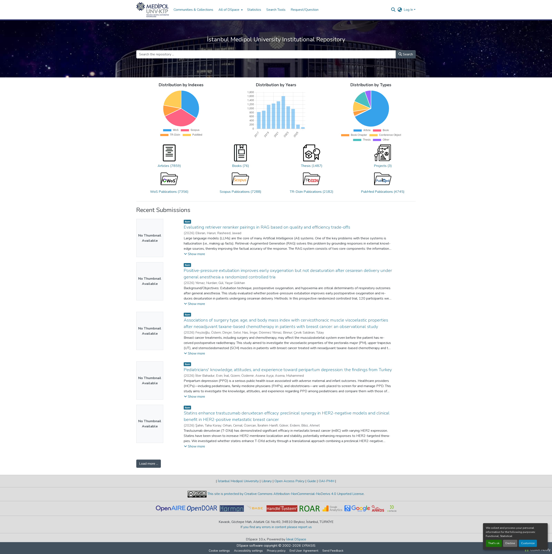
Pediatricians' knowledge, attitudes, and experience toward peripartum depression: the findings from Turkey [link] (288, 370)
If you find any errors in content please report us (276, 527)
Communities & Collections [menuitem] (193, 9)
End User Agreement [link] (304, 551)
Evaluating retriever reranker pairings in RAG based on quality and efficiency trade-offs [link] (267, 227)
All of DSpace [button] (228, 9)
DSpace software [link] (250, 545)
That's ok (493, 543)
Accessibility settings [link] (248, 551)
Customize (528, 543)
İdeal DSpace (296, 539)
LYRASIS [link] (308, 545)
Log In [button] (409, 9)
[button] (152, 9)
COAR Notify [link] (540, 550)
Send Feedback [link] (332, 551)
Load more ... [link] (148, 463)
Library (267, 481)
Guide (311, 481)
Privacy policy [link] (276, 551)
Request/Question (304, 9)
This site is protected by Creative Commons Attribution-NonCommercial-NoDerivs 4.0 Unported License (285, 493)
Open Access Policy (289, 481)
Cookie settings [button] (219, 551)
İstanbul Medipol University (238, 481)
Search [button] (407, 54)
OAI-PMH (326, 481)
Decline (510, 543)
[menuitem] (230, 9)
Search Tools (275, 9)
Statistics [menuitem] (254, 9)
